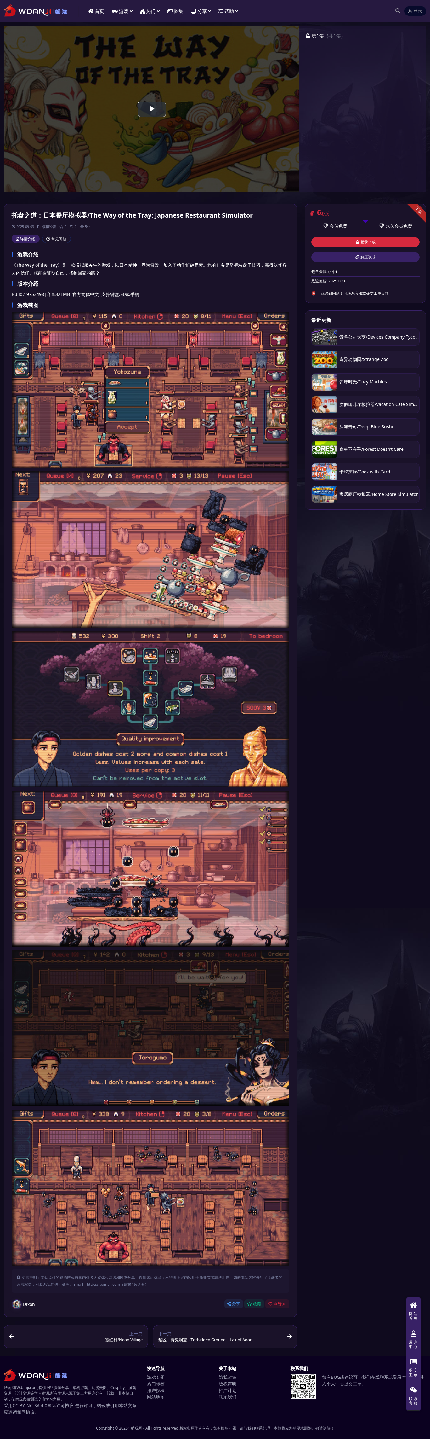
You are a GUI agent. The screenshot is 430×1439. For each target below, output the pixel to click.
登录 (417, 11)
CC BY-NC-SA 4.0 (30, 1405)
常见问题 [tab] (58, 238)
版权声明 (227, 1384)
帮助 (229, 11)
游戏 (123, 11)
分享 (236, 1304)
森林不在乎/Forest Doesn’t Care (371, 449)
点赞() (280, 1304)
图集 (178, 11)
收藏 (257, 1304)
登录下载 (368, 242)
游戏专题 (156, 1377)
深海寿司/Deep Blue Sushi (366, 427)
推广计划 (227, 1390)
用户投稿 (156, 1390)
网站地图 (156, 1397)
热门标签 (156, 1384)
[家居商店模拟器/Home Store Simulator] (324, 494)
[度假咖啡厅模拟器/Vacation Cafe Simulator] (324, 404)
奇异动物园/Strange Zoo (363, 359)
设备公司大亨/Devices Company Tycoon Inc (383, 337)
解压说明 (368, 257)
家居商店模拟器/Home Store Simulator (378, 494)
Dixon (29, 1304)
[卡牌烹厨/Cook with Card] (324, 471)
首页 (99, 11)
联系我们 (227, 1397)
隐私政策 (227, 1377)
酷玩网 (136, 1428)
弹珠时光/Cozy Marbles (363, 382)
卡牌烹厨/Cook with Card (364, 472)
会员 (334, 226)
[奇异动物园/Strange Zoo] (324, 359)
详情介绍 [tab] (27, 238)
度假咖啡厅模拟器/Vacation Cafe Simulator (383, 404)
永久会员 (394, 226)
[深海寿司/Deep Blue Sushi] (324, 427)
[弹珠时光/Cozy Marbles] (324, 382)
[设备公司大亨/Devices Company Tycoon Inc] (324, 337)
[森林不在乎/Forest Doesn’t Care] (324, 449)
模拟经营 (49, 226)
